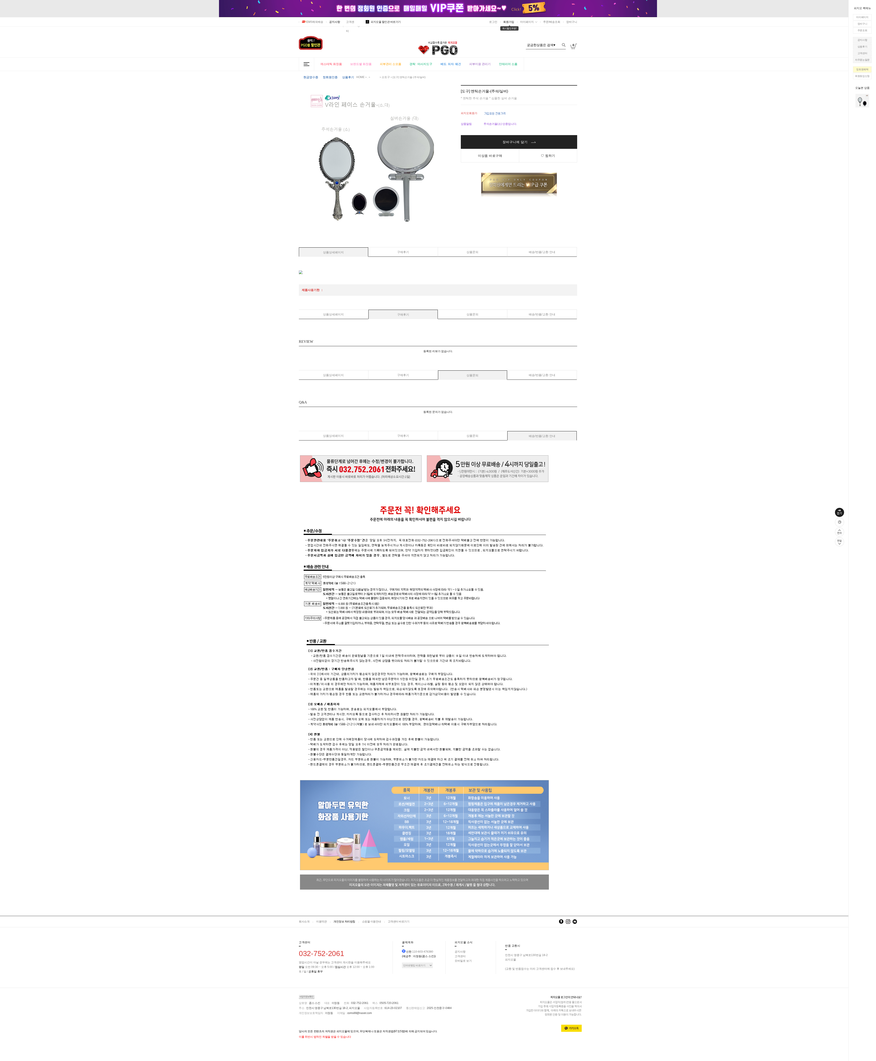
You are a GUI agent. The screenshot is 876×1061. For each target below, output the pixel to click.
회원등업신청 (862, 76)
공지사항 (862, 40)
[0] (573, 56)
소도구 (386, 77)
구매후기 (403, 252)
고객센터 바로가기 (398, 921)
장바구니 (862, 23)
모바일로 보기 (463, 960)
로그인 (493, 22)
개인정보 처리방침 (344, 921)
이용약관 (321, 921)
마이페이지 (862, 17)
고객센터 (862, 53)
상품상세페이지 (333, 252)
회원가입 (508, 22)
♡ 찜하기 (548, 155)
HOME (360, 77)
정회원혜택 (862, 69)
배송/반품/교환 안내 (542, 252)
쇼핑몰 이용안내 (371, 921)
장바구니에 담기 (516, 142)
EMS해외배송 (314, 22)
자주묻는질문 (862, 59)
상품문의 (472, 252)
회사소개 (304, 921)
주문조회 (862, 30)
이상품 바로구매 (490, 155)
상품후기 (862, 46)
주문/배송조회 (551, 22)
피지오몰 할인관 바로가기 (384, 22)
